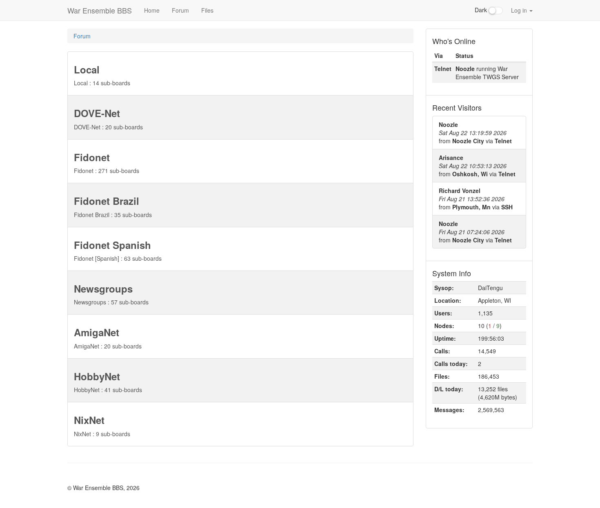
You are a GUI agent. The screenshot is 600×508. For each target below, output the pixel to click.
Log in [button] (520, 10)
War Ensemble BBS (99, 10)
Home (152, 10)
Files (207, 10)
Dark (482, 10)
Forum (180, 10)
